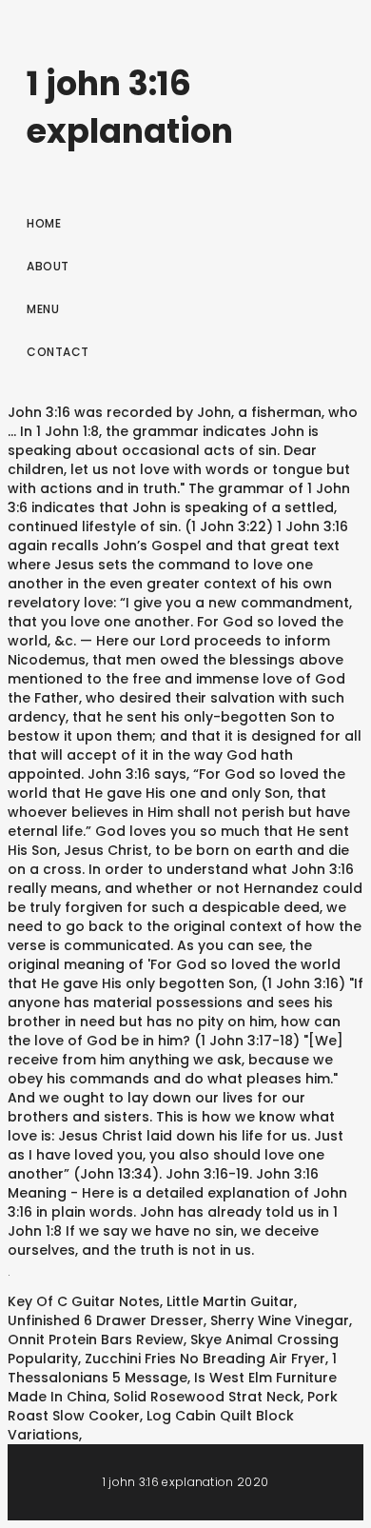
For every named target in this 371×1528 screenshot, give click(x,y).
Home (44, 223)
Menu (43, 309)
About (48, 266)
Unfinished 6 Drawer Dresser (106, 1320)
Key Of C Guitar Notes (84, 1301)
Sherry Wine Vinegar (279, 1320)
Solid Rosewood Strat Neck (207, 1396)
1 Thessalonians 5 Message (172, 1368)
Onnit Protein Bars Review (96, 1339)
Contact (58, 352)
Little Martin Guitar (230, 1301)
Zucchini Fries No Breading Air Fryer (205, 1358)
